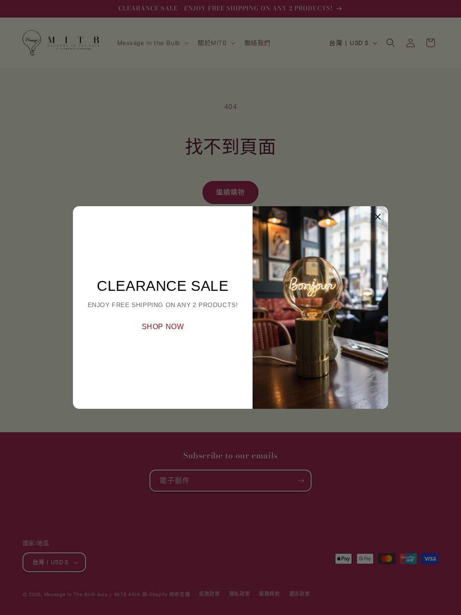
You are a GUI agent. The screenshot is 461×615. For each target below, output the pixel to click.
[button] (377, 216)
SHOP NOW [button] (163, 326)
